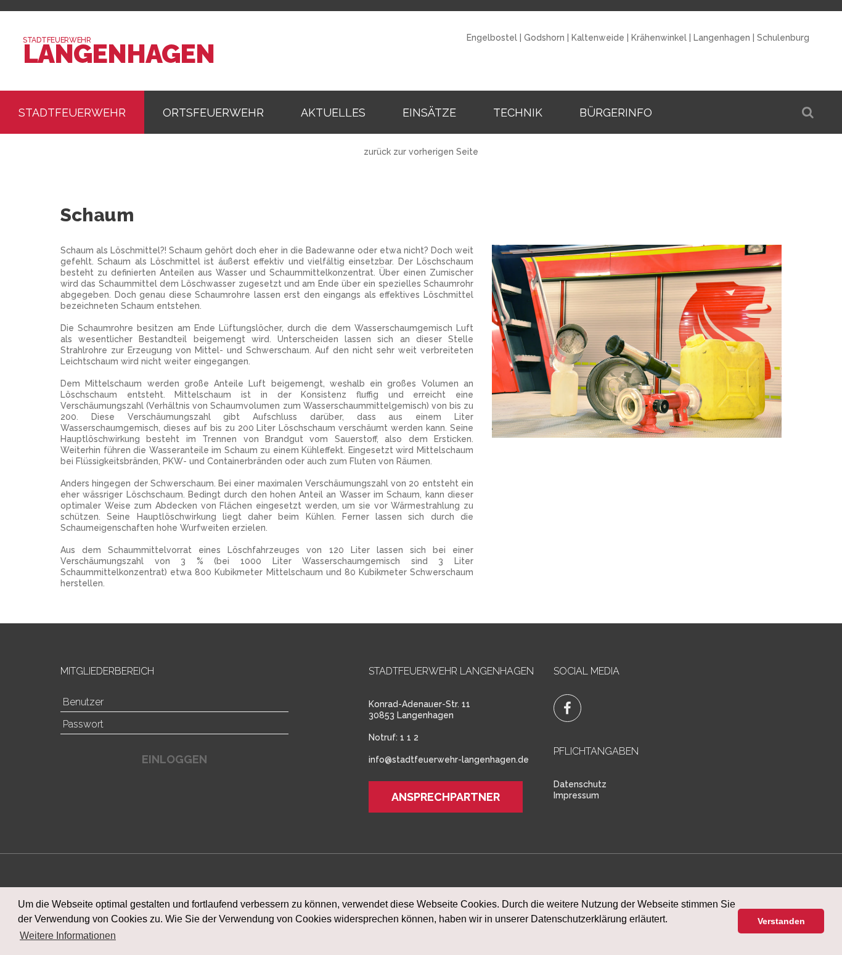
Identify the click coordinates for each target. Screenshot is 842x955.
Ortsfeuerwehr (213, 112)
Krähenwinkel (659, 38)
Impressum (576, 795)
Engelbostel (492, 38)
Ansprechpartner (445, 796)
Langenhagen (118, 54)
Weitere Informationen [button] (68, 935)
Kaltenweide (597, 38)
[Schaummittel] (637, 341)
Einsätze (429, 112)
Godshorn (544, 38)
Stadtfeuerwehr (72, 112)
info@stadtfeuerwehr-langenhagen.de (449, 759)
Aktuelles (333, 112)
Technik (517, 112)
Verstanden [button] (781, 921)
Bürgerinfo (615, 112)
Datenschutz (580, 784)
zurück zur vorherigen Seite (421, 152)
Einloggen (174, 759)
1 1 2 (409, 737)
